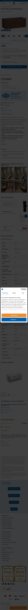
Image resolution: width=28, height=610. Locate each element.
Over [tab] (23, 292)
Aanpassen (13, 319)
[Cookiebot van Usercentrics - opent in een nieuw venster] (21, 289)
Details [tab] (14, 292)
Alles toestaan (14, 315)
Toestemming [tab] (5, 292)
